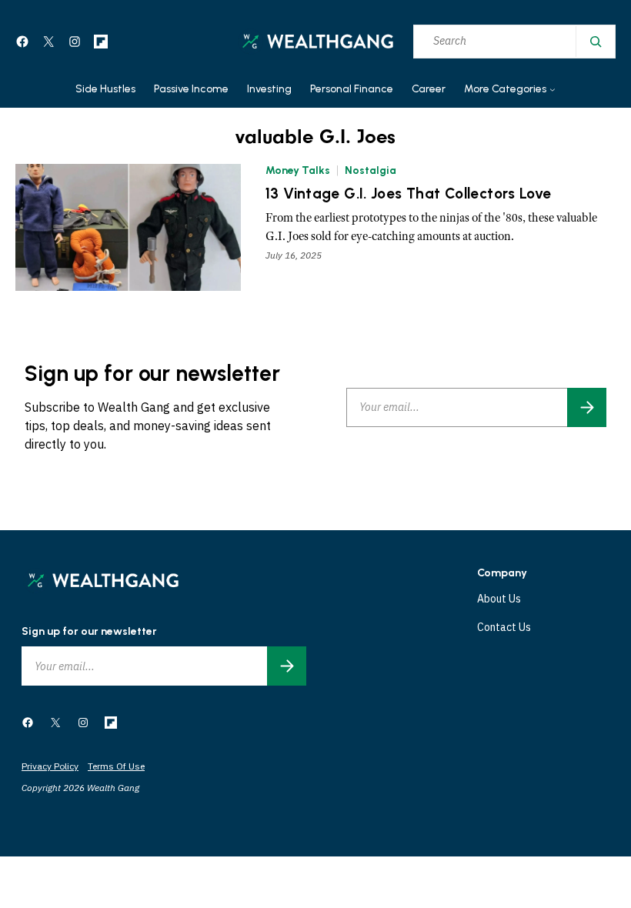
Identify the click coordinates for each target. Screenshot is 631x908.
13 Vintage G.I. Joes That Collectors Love (408, 193)
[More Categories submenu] (552, 90)
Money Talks (297, 170)
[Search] (595, 41)
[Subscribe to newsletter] (586, 407)
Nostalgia (370, 170)
